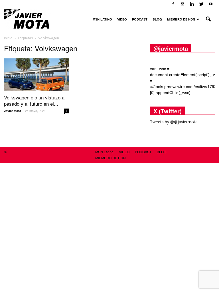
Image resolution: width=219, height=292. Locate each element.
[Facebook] (173, 4)
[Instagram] (182, 4)
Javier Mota (12, 111)
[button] (208, 19)
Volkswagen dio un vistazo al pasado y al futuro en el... (35, 100)
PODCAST (139, 19)
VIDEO (122, 19)
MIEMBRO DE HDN (181, 19)
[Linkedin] (192, 4)
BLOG (157, 19)
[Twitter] (201, 4)
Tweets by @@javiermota (174, 121)
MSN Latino (102, 19)
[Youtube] (210, 4)
